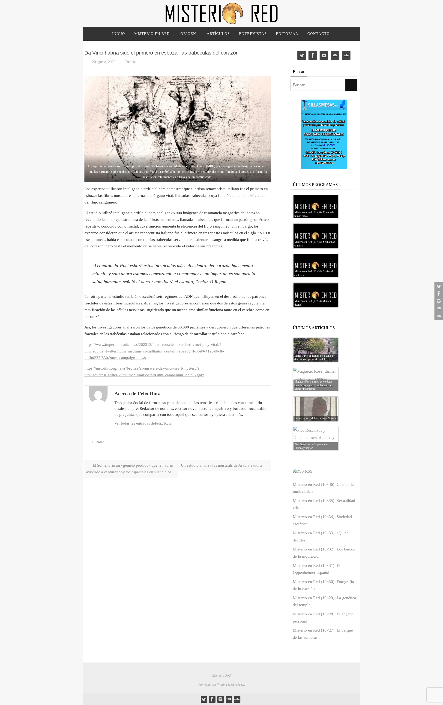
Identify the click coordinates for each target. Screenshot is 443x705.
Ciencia (130, 62)
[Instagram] (438, 301)
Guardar (98, 442)
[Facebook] (438, 293)
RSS (308, 471)
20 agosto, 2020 (103, 62)
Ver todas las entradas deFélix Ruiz (145, 423)
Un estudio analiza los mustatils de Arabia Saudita (222, 465)
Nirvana (222, 684)
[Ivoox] (438, 315)
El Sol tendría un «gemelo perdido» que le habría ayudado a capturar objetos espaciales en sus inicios (129, 468)
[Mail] (438, 308)
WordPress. (238, 684)
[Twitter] (438, 286)
